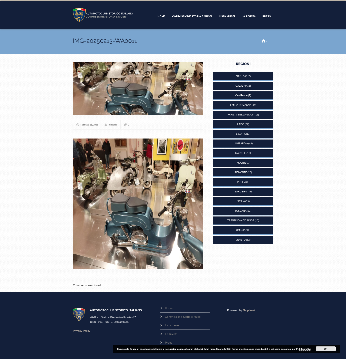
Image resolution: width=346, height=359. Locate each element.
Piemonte (240, 172)
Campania (241, 95)
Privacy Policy (81, 330)
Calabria (241, 85)
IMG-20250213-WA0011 (105, 40)
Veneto (240, 239)
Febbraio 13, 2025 (89, 124)
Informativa (305, 348)
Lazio (240, 124)
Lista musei (227, 16)
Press (267, 16)
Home (161, 16)
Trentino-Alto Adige (240, 220)
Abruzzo (241, 76)
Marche (240, 153)
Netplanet (249, 310)
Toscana (240, 210)
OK (326, 349)
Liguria (240, 133)
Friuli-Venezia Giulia (240, 114)
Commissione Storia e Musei (192, 16)
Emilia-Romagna (240, 105)
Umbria (240, 230)
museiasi (113, 124)
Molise (241, 162)
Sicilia (241, 201)
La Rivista (249, 16)
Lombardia (241, 143)
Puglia (241, 182)
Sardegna (241, 191)
